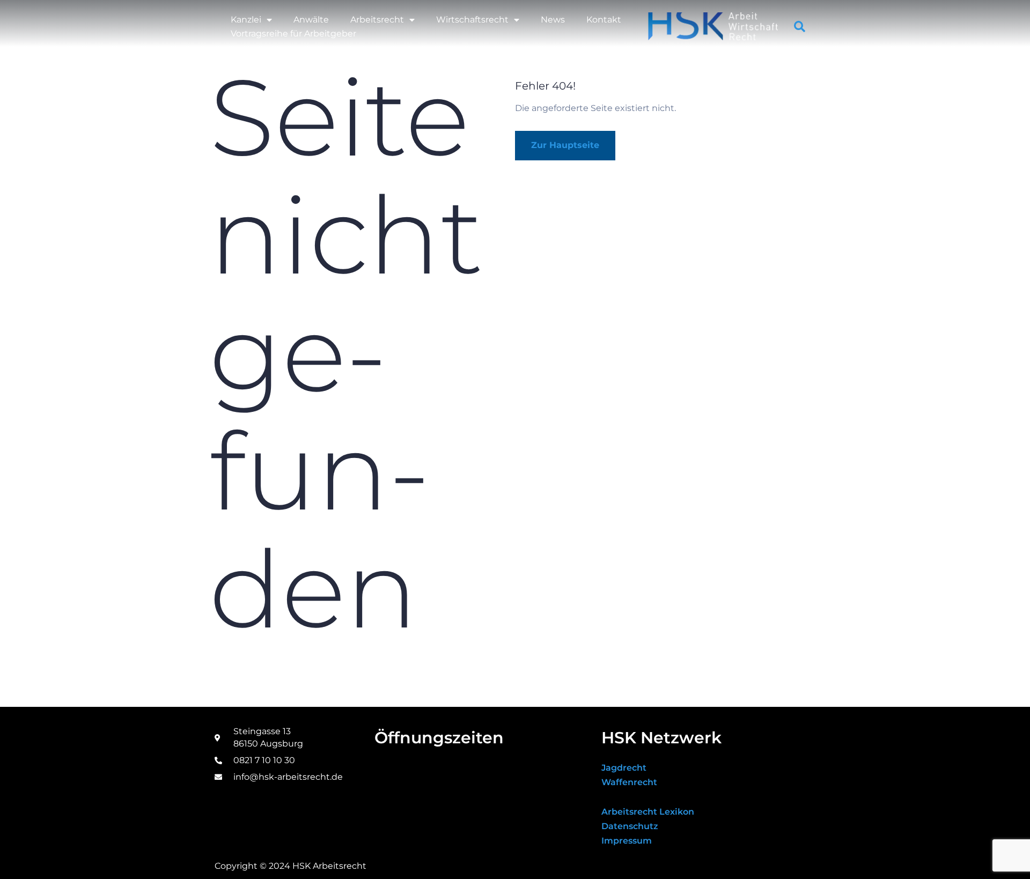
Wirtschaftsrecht (472, 19)
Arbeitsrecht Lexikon (647, 812)
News (553, 19)
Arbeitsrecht (377, 19)
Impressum (626, 841)
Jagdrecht (623, 768)
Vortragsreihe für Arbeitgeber (293, 33)
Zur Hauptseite (565, 145)
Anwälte (311, 19)
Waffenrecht (629, 782)
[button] (800, 27)
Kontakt (603, 19)
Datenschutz (629, 826)
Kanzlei (246, 19)
